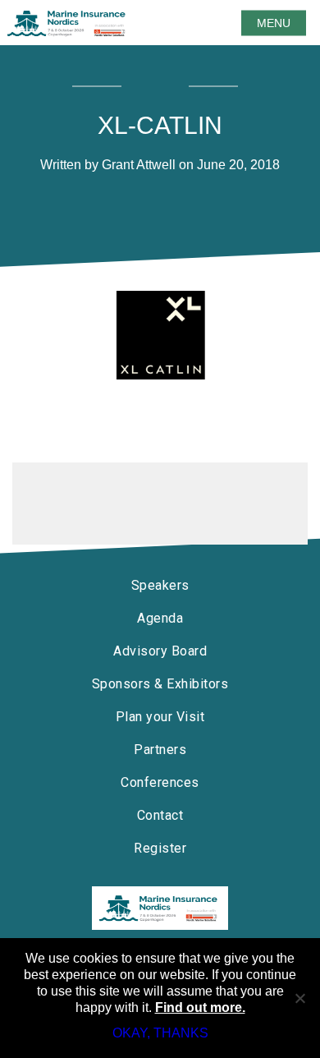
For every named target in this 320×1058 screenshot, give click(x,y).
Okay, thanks (160, 1033)
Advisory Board (160, 651)
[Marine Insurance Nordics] (160, 908)
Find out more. (200, 1007)
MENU (273, 23)
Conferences (160, 782)
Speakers (160, 585)
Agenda (160, 618)
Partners (160, 749)
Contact (160, 815)
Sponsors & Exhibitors (160, 684)
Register (160, 848)
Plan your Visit (160, 716)
